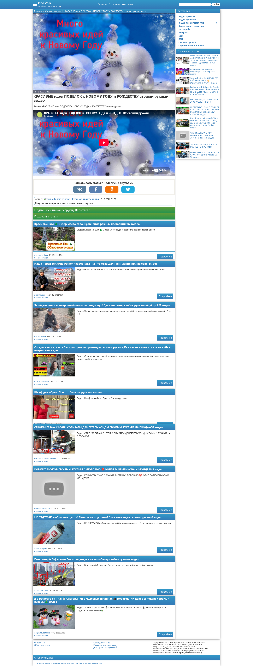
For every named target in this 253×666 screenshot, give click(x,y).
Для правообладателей (105, 647)
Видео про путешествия (191, 26)
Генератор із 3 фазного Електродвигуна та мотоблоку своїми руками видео (86, 559)
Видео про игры (187, 19)
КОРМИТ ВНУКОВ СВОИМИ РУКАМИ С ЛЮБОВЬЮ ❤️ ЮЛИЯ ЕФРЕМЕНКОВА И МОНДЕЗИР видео (98, 469)
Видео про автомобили (191, 22)
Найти (215, 4)
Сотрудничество (101, 643)
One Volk (44, 3)
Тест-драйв (184, 29)
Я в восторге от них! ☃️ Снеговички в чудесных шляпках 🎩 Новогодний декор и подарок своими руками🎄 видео (101, 600)
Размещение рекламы (104, 645)
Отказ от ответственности (89, 663)
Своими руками (41, 258)
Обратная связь (42, 645)
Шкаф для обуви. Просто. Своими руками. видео (68, 392)
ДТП (180, 39)
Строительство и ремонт (192, 45)
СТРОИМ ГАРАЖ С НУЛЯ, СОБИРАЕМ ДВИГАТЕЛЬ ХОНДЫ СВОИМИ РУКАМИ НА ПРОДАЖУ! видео (98, 427)
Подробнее (165, 256)
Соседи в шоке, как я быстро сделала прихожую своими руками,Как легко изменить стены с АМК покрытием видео (102, 348)
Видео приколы (186, 16)
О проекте (114, 4)
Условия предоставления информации (54, 663)
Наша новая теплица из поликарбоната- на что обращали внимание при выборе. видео (96, 263)
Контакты (127, 4)
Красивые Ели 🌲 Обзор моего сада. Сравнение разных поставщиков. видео (87, 224)
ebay (180, 35)
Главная (102, 4)
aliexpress (183, 32)
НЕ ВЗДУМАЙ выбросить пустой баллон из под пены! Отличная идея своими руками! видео (98, 517)
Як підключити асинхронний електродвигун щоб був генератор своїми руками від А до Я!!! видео (102, 305)
